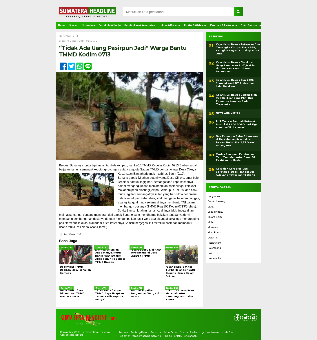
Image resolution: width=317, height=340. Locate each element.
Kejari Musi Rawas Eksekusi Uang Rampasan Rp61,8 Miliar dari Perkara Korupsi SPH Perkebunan (236, 67)
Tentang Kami (139, 332)
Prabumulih (214, 258)
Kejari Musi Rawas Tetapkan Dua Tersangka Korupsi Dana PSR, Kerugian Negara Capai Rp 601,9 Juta (238, 49)
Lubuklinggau (215, 211)
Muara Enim (215, 216)
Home (61, 25)
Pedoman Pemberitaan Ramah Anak (140, 336)
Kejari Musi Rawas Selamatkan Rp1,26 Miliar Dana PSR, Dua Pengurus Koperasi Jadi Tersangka (236, 99)
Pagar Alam (214, 242)
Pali (210, 252)
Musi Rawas (215, 232)
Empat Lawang (216, 201)
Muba (211, 221)
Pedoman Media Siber (163, 332)
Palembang (214, 247)
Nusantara (88, 25)
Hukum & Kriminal (170, 25)
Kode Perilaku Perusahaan (181, 336)
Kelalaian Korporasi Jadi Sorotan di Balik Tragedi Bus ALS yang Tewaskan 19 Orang (235, 171)
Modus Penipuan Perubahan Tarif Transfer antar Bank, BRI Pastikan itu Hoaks (236, 157)
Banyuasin (214, 196)
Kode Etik (227, 332)
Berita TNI (72, 35)
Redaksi (123, 332)
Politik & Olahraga (195, 25)
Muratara (213, 227)
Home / (63, 35)
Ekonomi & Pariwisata (223, 25)
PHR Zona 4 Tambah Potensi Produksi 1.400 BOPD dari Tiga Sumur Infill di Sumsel (237, 124)
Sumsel (73, 25)
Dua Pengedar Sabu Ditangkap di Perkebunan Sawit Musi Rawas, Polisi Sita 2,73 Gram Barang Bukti (237, 141)
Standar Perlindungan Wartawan (199, 332)
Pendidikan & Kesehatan (139, 25)
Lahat (211, 206)
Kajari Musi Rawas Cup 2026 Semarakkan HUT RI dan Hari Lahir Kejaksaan (235, 83)
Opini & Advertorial (252, 25)
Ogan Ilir (213, 237)
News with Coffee (228, 112)
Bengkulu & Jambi (110, 25)
